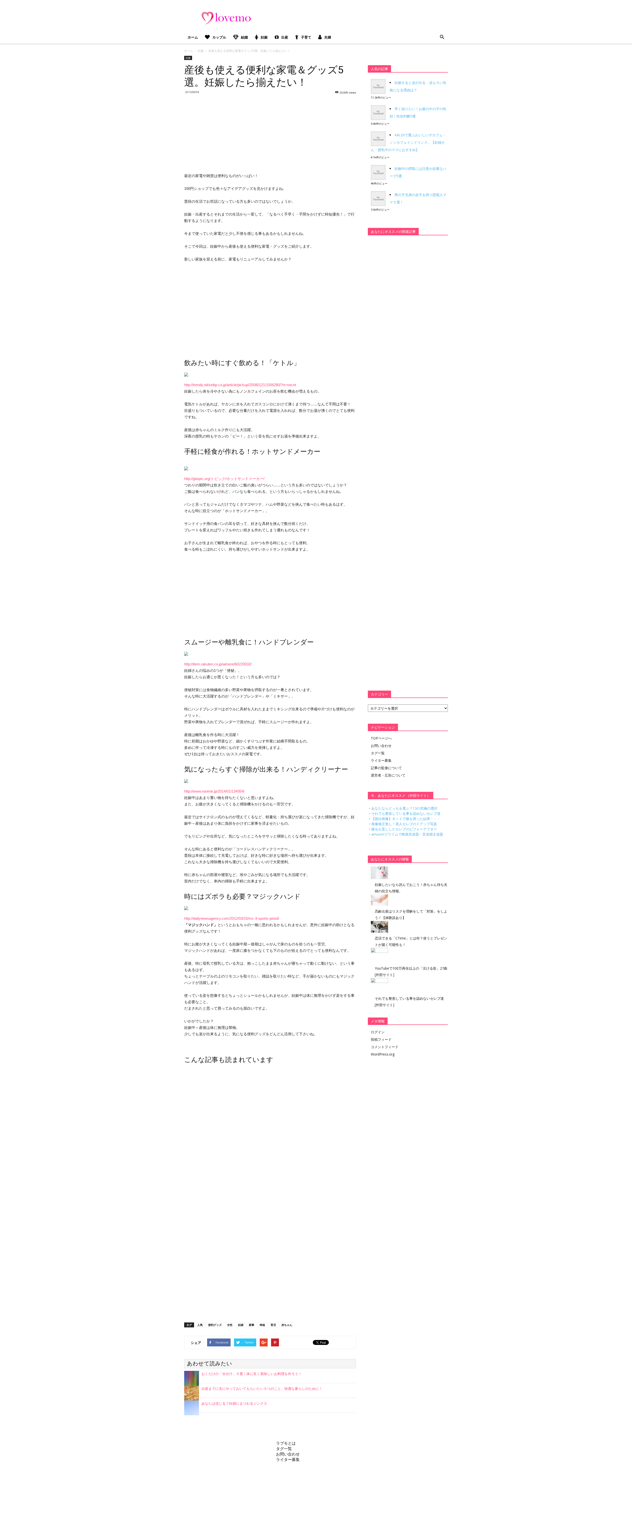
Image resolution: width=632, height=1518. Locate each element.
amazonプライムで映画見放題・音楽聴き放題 (407, 834)
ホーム (193, 37)
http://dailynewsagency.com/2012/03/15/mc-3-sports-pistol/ (231, 918)
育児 (273, 1325)
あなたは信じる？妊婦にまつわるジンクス (234, 1403)
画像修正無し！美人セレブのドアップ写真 (404, 823)
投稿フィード (381, 1039)
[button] (442, 37)
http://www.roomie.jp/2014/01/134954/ (214, 791)
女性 (230, 1325)
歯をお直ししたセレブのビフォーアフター (404, 829)
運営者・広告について (388, 775)
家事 (251, 1325)
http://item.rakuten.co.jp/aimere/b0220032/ (218, 664)
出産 (284, 37)
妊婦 (240, 1325)
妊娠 (264, 37)
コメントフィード (384, 1046)
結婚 (244, 37)
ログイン (378, 1032)
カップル (219, 37)
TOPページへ (381, 738)
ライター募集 (381, 760)
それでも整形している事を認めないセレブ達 (405, 813)
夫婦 (327, 37)
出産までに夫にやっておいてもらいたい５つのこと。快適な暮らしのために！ (261, 1389)
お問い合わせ (381, 745)
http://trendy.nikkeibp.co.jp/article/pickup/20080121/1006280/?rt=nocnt (240, 385)
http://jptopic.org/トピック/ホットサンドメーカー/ (224, 479)
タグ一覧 (378, 753)
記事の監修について (386, 767)
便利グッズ (215, 1325)
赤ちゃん (286, 1325)
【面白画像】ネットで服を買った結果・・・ (405, 818)
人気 (200, 1325)
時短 (262, 1325)
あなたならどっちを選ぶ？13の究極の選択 (404, 808)
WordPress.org (383, 1054)
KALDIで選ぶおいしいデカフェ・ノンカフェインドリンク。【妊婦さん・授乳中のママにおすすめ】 (408, 142)
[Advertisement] (270, 132)
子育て (306, 37)
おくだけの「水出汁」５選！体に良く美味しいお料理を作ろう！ (251, 1374)
